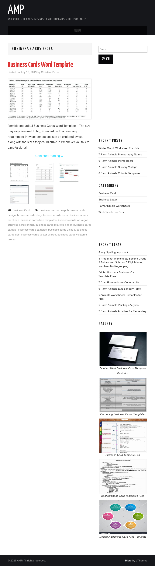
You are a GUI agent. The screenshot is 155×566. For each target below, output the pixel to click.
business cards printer (21, 224)
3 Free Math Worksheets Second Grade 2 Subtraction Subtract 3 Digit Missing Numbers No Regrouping (122, 262)
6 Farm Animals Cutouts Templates (119, 173)
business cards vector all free (38, 234)
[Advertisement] (122, 102)
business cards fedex (55, 215)
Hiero (128, 560)
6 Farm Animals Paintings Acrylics (118, 304)
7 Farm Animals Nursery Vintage (117, 166)
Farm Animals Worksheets (114, 205)
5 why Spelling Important (113, 252)
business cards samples (32, 229)
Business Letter (107, 199)
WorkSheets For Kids (111, 212)
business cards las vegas (73, 219)
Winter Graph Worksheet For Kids (118, 148)
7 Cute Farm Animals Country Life (118, 282)
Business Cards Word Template (40, 65)
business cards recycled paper (54, 224)
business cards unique (61, 229)
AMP (16, 10)
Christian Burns (50, 72)
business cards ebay (29, 215)
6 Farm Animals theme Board (115, 160)
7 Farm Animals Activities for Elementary (122, 311)
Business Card (21, 210)
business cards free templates (39, 219)
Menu (77, 30)
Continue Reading (49, 155)
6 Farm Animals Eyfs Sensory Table (119, 288)
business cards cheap (53, 210)
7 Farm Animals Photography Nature (120, 154)
